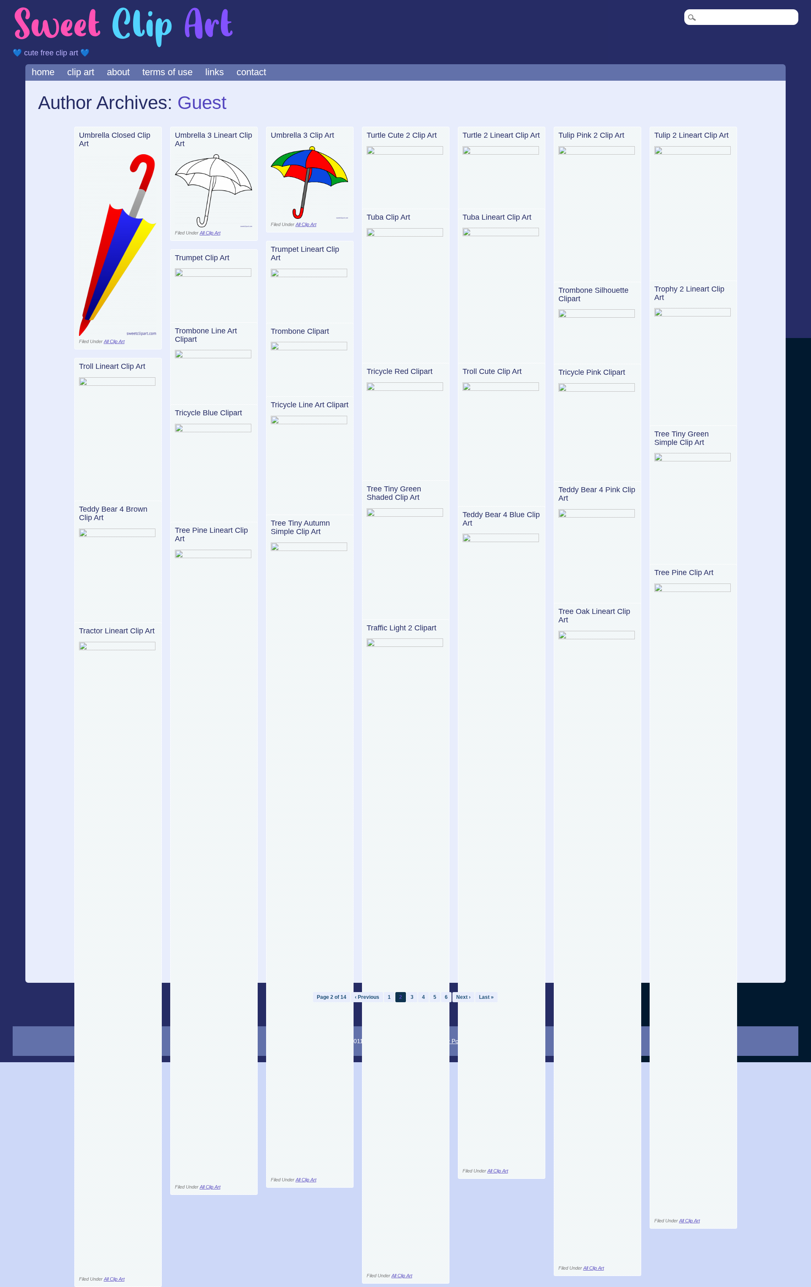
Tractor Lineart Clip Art (117, 631)
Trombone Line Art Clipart (206, 335)
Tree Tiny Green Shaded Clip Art (394, 493)
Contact (251, 72)
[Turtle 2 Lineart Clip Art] (501, 152)
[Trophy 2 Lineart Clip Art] (693, 314)
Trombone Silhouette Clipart (593, 294)
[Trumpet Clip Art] (213, 274)
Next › (463, 997)
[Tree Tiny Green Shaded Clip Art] (405, 514)
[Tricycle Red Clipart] (405, 388)
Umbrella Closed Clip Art (114, 139)
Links (214, 72)
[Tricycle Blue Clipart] (213, 430)
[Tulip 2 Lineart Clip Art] (693, 152)
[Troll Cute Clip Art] (501, 388)
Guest (201, 102)
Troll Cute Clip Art (492, 371)
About (118, 72)
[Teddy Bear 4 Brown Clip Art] (117, 535)
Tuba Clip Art (388, 217)
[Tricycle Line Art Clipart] (309, 422)
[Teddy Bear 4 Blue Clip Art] (501, 540)
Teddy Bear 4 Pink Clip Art (596, 493)
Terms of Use (167, 72)
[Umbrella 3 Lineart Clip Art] (213, 225)
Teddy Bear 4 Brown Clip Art (113, 513)
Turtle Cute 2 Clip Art (402, 135)
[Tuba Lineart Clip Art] (501, 234)
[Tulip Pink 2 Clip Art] (597, 152)
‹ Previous (367, 997)
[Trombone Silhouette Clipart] (597, 315)
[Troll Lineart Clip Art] (117, 383)
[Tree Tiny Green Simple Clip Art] (693, 459)
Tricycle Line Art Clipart (309, 405)
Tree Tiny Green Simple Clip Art (681, 438)
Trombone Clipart (300, 331)
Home (43, 72)
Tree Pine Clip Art (683, 572)
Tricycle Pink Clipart (591, 372)
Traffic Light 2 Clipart (401, 628)
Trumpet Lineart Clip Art (305, 253)
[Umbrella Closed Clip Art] (117, 334)
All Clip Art (114, 341)
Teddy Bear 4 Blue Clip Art (501, 518)
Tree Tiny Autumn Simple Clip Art (300, 527)
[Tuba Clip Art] (405, 234)
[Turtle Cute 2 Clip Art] (405, 152)
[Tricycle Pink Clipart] (597, 389)
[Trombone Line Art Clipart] (213, 356)
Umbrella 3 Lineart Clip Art (213, 139)
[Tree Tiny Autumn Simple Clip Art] (309, 549)
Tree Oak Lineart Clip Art (594, 615)
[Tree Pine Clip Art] (693, 590)
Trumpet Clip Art (202, 258)
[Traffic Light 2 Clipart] (405, 645)
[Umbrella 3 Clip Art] (309, 217)
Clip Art (80, 72)
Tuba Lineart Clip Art (497, 217)
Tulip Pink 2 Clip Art (591, 135)
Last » (486, 997)
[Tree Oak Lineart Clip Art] (597, 637)
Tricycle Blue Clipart (208, 413)
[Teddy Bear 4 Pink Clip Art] (597, 515)
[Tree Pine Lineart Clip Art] (213, 556)
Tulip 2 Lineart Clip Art (691, 135)
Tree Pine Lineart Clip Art (211, 534)
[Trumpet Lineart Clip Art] (309, 275)
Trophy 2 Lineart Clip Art (689, 293)
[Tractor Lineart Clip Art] (117, 648)
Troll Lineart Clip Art (112, 366)
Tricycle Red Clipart (400, 371)
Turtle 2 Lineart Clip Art (501, 135)
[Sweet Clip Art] (124, 46)
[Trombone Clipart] (309, 348)
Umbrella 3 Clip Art (302, 135)
